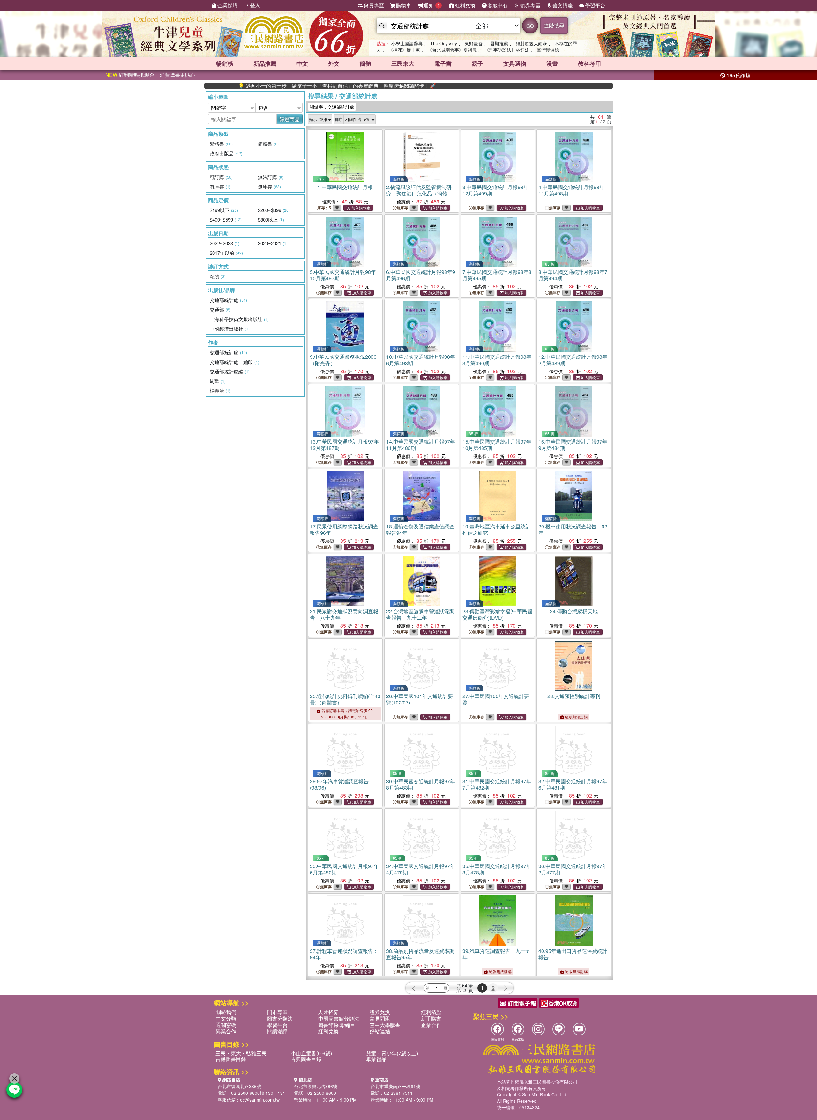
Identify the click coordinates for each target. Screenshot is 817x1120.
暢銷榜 (224, 63)
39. (496, 954)
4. (571, 190)
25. (345, 699)
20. (572, 529)
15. (496, 445)
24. (574, 611)
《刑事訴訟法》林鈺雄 (506, 50)
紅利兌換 (465, 5)
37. (344, 954)
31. (496, 784)
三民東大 (402, 63)
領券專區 (530, 5)
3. (495, 190)
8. (572, 275)
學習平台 (595, 5)
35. (496, 869)
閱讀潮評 (277, 1031)
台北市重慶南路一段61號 (395, 1086)
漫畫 (552, 63)
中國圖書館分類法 (338, 1018)
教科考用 (589, 63)
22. (420, 614)
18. (420, 529)
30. (420, 784)
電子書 (443, 63)
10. (420, 360)
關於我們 (226, 1012)
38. (420, 954)
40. (572, 954)
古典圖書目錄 (306, 1059)
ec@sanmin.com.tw (260, 1099)
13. (344, 445)
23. (497, 614)
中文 (302, 63)
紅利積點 (431, 1012)
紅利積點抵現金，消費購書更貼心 (150, 74)
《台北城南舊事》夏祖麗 (452, 50)
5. (343, 275)
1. (345, 187)
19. (496, 529)
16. (572, 445)
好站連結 (380, 1031)
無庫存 (402, 207)
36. (572, 869)
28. (573, 696)
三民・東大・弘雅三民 (240, 1053)
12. (572, 360)
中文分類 (226, 1018)
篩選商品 (289, 119)
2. (419, 193)
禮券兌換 (380, 1012)
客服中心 (497, 5)
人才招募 (328, 1012)
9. (343, 360)
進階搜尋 (554, 25)
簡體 (365, 63)
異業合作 (226, 1031)
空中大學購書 (385, 1024)
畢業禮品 (376, 1059)
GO (530, 25)
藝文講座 (562, 5)
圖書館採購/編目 (336, 1024)
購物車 (403, 5)
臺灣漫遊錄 (548, 50)
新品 (264, 63)
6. (420, 275)
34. (420, 869)
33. (344, 869)
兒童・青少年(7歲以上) (392, 1053)
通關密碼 (226, 1024)
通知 (431, 5)
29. (339, 784)
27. (495, 699)
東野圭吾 (474, 43)
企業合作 (431, 1024)
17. (344, 529)
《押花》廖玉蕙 (404, 50)
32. (572, 784)
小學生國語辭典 (407, 43)
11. (496, 360)
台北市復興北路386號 (239, 1086)
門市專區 (277, 1012)
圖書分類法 (280, 1018)
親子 (477, 63)
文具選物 (514, 63)
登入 (255, 5)
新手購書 (431, 1018)
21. (344, 614)
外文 (334, 63)
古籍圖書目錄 (230, 1059)
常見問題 (380, 1018)
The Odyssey (443, 43)
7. (496, 275)
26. (419, 699)
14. (420, 445)
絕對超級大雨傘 (531, 43)
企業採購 (227, 5)
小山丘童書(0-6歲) (311, 1053)
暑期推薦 (499, 43)
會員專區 (374, 5)
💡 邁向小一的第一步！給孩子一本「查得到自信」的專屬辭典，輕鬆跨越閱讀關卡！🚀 (299, 86)
